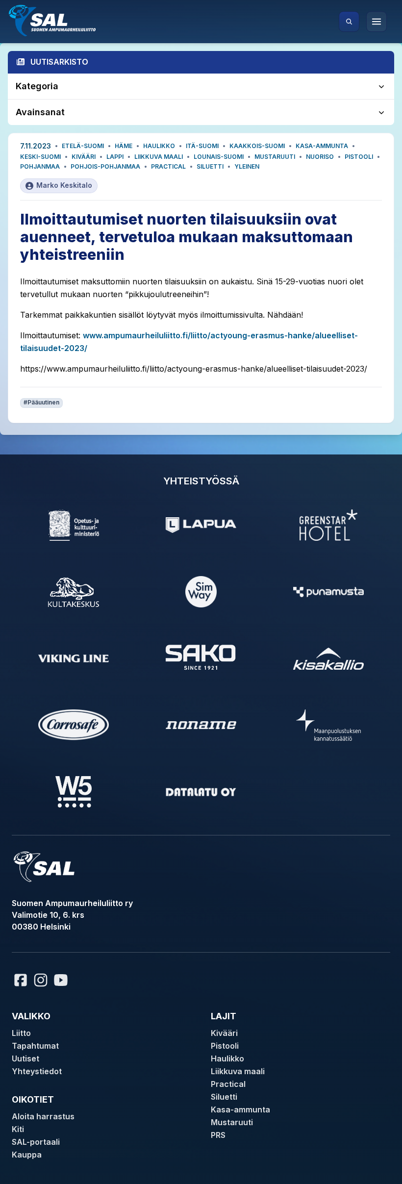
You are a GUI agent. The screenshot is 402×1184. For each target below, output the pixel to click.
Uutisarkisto (59, 62)
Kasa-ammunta (322, 146)
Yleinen (246, 166)
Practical (168, 166)
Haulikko (159, 146)
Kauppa (27, 1154)
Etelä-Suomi (83, 146)
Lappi (115, 156)
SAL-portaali (36, 1142)
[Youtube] (62, 980)
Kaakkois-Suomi (257, 146)
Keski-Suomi (40, 156)
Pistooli (359, 156)
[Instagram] (40, 980)
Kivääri (84, 156)
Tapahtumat (35, 1046)
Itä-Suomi (202, 146)
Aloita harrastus (43, 1116)
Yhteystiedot (37, 1071)
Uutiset (25, 1058)
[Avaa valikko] (376, 21)
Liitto (21, 1033)
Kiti (18, 1129)
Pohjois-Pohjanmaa (105, 166)
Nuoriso (320, 156)
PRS (218, 1135)
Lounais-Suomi (219, 156)
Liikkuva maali (158, 156)
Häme (123, 146)
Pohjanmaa (40, 166)
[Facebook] (20, 980)
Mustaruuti (274, 156)
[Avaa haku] (349, 21)
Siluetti (210, 166)
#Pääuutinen (41, 402)
